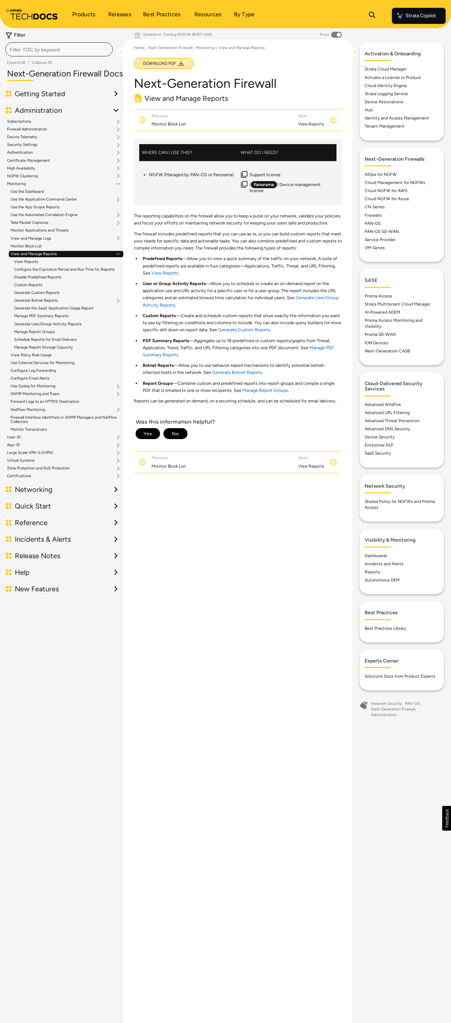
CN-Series (375, 206)
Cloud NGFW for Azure (387, 198)
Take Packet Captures (29, 223)
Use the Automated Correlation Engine (44, 215)
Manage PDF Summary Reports (41, 316)
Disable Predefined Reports (37, 277)
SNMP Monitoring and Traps (35, 394)
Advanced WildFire (383, 404)
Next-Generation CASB (387, 351)
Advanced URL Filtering (387, 412)
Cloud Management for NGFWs (395, 182)
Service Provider (380, 239)
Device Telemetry (22, 137)
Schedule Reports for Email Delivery (45, 339)
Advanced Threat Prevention (392, 420)
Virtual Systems (21, 460)
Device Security (380, 437)
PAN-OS (373, 223)
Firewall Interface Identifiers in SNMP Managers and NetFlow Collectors (64, 419)
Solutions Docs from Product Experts (400, 676)
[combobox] (59, 49)
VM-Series (375, 247)
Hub (369, 109)
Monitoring (16, 184)
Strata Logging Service (386, 93)
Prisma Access (378, 296)
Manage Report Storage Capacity (43, 347)
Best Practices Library (385, 628)
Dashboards (376, 555)
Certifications (19, 476)
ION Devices (376, 342)
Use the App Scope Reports (35, 207)
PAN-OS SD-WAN (382, 231)
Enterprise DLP (379, 445)
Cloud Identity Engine (386, 85)
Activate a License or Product (393, 77)
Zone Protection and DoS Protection (38, 468)
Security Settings (22, 145)
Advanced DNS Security (387, 428)
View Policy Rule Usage (31, 355)
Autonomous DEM (382, 580)
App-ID (13, 445)
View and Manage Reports (34, 254)
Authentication (20, 152)
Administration (383, 715)
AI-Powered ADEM (382, 312)
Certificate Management (28, 161)
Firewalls (373, 215)
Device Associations (384, 101)
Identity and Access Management (397, 118)
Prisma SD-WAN (380, 334)
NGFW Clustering (22, 176)
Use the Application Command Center (44, 199)
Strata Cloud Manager (386, 69)
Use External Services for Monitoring (42, 362)
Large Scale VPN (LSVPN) (30, 453)
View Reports (26, 261)
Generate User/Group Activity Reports (47, 324)
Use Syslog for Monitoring (33, 386)
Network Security (386, 703)
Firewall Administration (27, 129)
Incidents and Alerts (384, 563)
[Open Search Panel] (372, 16)
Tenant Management (384, 126)
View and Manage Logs (31, 238)
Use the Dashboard (27, 191)
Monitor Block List (26, 246)
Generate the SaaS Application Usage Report (53, 308)
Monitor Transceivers (29, 429)
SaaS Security (378, 453)
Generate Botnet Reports (36, 300)
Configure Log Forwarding (33, 370)
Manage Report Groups (34, 331)
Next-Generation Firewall (170, 47)
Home (139, 47)
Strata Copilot (421, 16)
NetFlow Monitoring (28, 410)
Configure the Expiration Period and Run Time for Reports (64, 269)
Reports (372, 571)
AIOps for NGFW (381, 174)
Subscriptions (19, 121)
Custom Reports (28, 285)
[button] (446, 818)
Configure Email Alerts (30, 378)
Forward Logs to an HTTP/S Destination (45, 401)
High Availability (21, 168)
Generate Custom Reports (37, 292)
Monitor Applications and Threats (39, 230)
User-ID (14, 437)
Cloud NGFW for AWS (386, 190)
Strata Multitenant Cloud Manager (398, 304)
